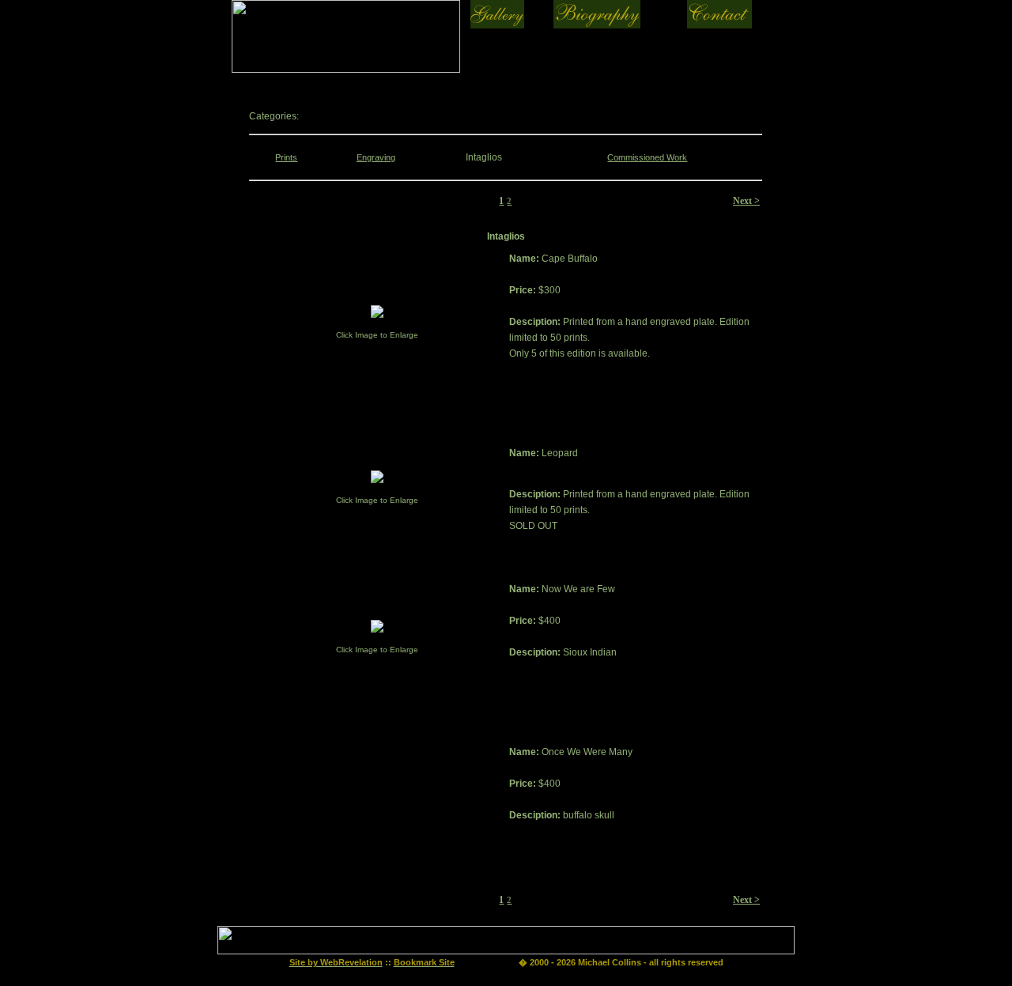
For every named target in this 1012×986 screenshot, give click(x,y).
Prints (286, 157)
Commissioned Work (647, 157)
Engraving (376, 157)
